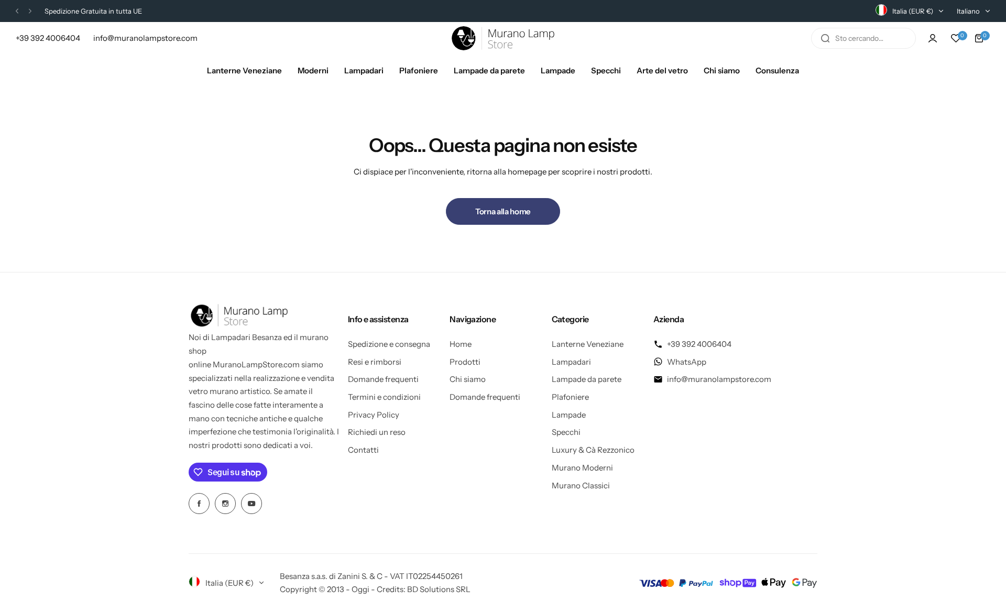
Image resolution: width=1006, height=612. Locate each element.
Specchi (566, 432)
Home (461, 344)
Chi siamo (468, 379)
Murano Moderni (582, 468)
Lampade (569, 415)
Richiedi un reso (377, 432)
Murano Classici (581, 485)
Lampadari (571, 362)
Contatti (363, 450)
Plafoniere (570, 397)
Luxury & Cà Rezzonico (593, 450)
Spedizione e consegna (389, 344)
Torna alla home (503, 211)
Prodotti (465, 362)
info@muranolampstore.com (719, 379)
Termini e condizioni (384, 397)
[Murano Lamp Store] (503, 38)
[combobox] (863, 38)
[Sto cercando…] (825, 38)
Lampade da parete (586, 379)
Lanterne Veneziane (588, 344)
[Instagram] (225, 503)
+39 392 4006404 (699, 344)
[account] (932, 38)
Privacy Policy (373, 415)
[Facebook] (199, 503)
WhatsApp (686, 362)
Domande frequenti (383, 379)
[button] (17, 11)
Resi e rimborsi (374, 362)
